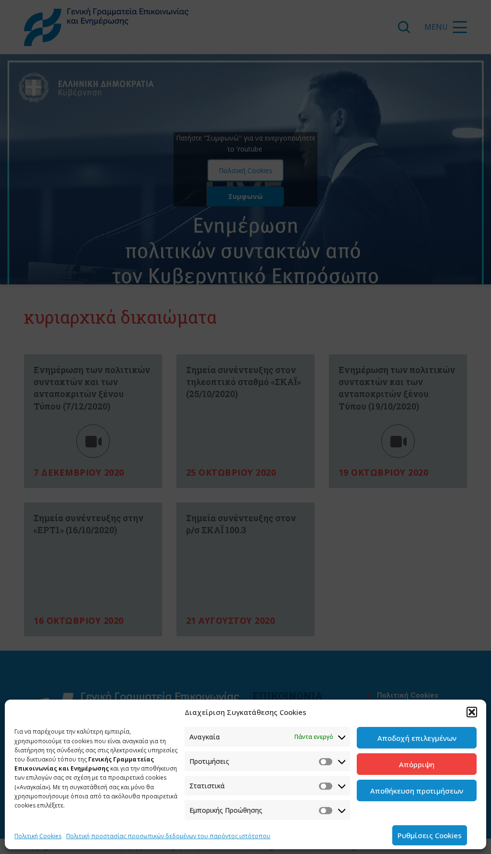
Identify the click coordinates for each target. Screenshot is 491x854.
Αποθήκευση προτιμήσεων (416, 791)
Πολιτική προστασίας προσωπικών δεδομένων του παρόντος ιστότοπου (168, 836)
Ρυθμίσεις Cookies (429, 835)
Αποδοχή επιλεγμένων (416, 738)
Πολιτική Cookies (37, 836)
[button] (472, 712)
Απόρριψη (416, 764)
